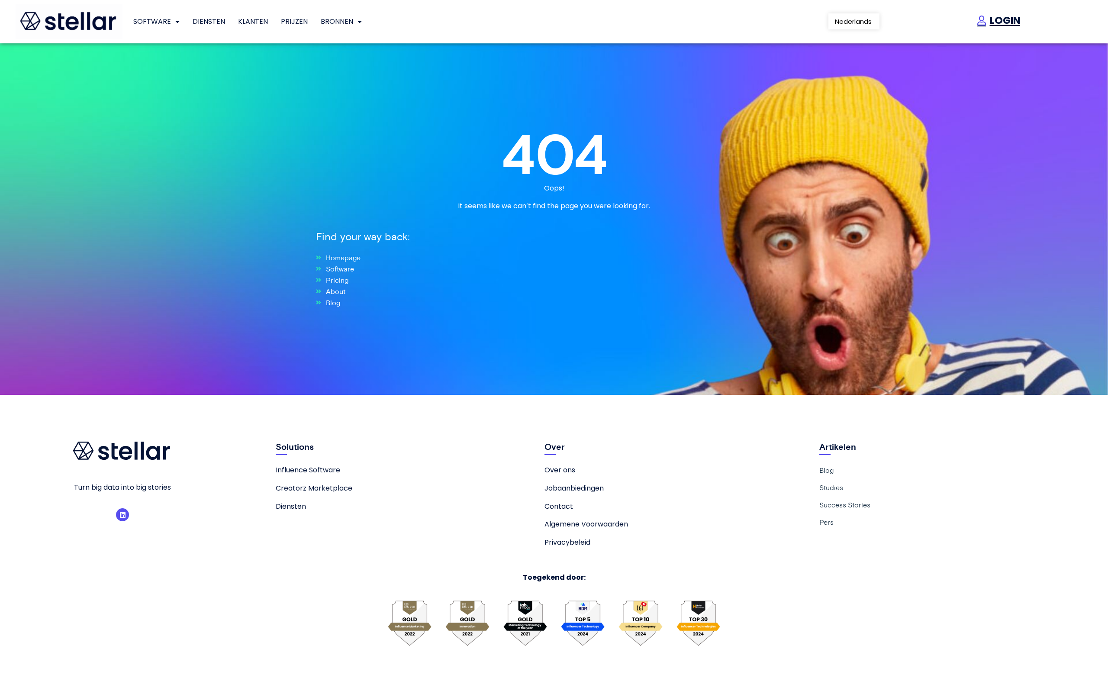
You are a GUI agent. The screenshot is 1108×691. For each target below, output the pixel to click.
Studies (831, 487)
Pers (826, 522)
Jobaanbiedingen (574, 488)
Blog (826, 470)
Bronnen (337, 21)
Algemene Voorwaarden (586, 524)
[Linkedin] (122, 514)
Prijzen (294, 21)
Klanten (253, 21)
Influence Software (308, 470)
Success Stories (844, 505)
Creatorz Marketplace (314, 488)
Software (152, 21)
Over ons (559, 470)
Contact (558, 506)
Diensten (209, 21)
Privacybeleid (567, 542)
